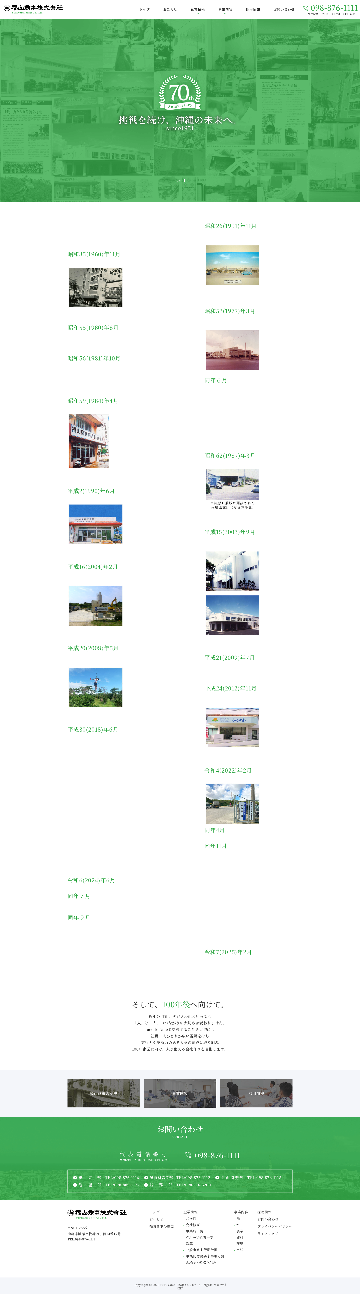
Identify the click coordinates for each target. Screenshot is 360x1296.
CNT (180, 1288)
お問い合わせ (268, 1218)
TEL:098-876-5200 (193, 1185)
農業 (240, 1230)
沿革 (189, 1243)
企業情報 (190, 1211)
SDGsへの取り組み (201, 1262)
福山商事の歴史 (161, 1226)
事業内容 (241, 1211)
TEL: (122, 1177)
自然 (240, 1249)
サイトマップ (267, 1233)
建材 (240, 1237)
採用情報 (264, 1211)
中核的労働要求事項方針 (205, 1256)
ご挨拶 (191, 1218)
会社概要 (193, 1224)
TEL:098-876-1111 (81, 1239)
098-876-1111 (217, 1155)
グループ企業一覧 (200, 1237)
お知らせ (156, 1218)
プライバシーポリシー (274, 1226)
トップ (154, 1211)
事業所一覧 (194, 1230)
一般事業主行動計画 (202, 1249)
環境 (240, 1243)
